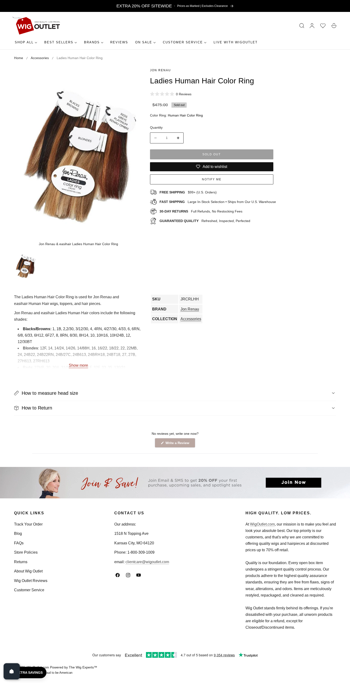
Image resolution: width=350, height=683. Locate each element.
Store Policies (26, 552)
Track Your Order (28, 524)
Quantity (156, 127)
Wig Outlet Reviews (30, 581)
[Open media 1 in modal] (134, 75)
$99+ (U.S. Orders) (188, 192)
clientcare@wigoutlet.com (147, 562)
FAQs (19, 543)
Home (18, 58)
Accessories (40, 58)
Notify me (211, 179)
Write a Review (178, 444)
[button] (301, 25)
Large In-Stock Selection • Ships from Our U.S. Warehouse (218, 202)
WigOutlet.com (262, 524)
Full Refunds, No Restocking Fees (201, 211)
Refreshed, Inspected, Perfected (205, 221)
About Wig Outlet (28, 571)
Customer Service (29, 590)
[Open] (12, 671)
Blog (18, 533)
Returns (20, 562)
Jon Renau (160, 70)
